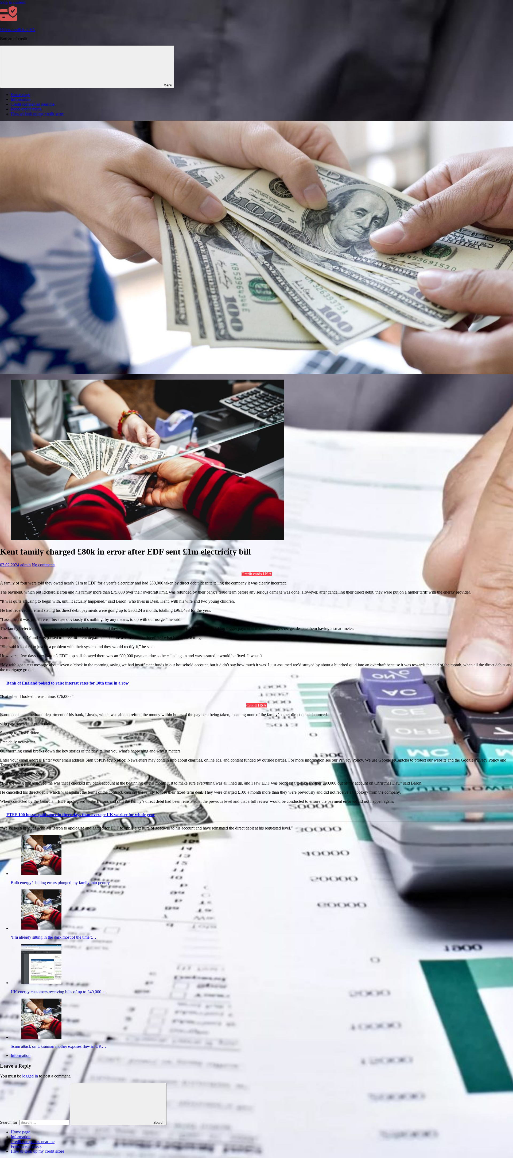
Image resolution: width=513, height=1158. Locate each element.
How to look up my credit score (37, 114)
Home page (20, 94)
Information (20, 99)
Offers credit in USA (17, 29)
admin (25, 565)
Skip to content (12, 2)
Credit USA (256, 705)
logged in (30, 1076)
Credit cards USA (257, 574)
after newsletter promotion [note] (22, 774)
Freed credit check (26, 109)
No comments (43, 565)
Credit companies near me (33, 104)
